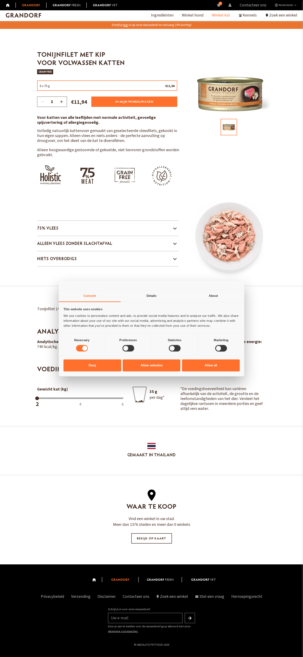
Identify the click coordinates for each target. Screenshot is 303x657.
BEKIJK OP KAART (151, 538)
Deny (92, 365)
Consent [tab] (89, 295)
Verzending (80, 596)
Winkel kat (221, 15)
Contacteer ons (253, 5)
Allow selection (152, 365)
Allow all (211, 365)
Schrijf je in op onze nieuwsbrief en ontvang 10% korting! (151, 25)
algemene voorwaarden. (123, 631)
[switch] (128, 348)
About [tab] (213, 295)
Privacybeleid (52, 596)
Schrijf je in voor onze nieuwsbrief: (129, 609)
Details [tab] (152, 295)
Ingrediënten (162, 15)
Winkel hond (192, 15)
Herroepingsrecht (246, 596)
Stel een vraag (212, 596)
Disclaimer (106, 596)
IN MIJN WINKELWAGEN (134, 102)
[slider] (37, 398)
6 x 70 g (107, 86)
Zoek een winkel (174, 596)
